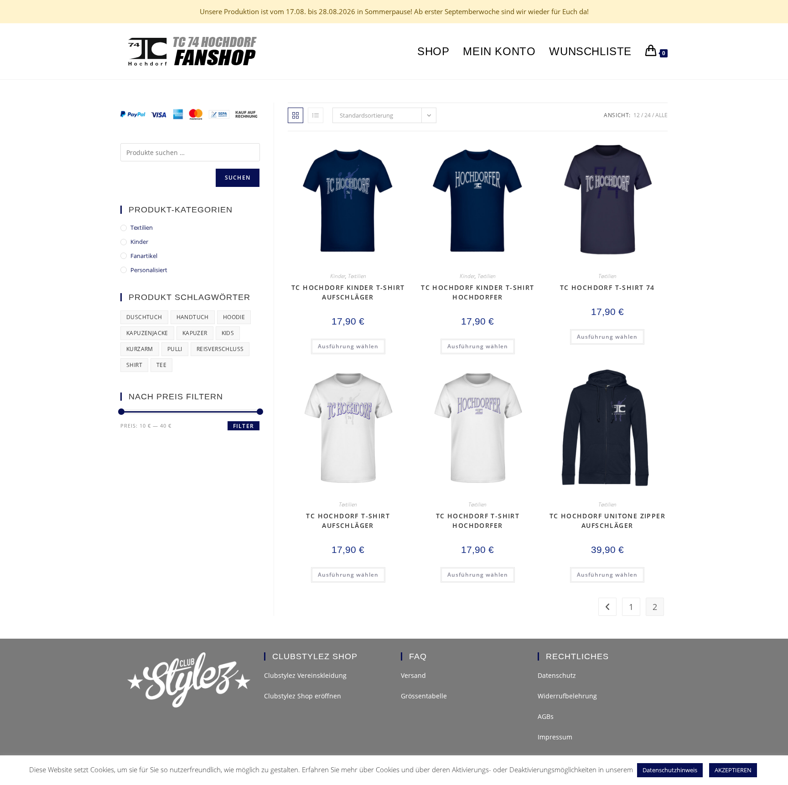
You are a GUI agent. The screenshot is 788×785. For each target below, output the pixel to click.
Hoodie (234, 317)
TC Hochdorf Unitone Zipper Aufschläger (607, 520)
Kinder (337, 276)
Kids (228, 333)
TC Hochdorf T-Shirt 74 (607, 287)
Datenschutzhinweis (670, 770)
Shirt (134, 365)
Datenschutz (557, 675)
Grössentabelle (424, 696)
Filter (243, 426)
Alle (661, 115)
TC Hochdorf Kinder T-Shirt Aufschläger (347, 292)
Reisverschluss (220, 349)
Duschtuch (144, 317)
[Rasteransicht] (295, 115)
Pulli (174, 349)
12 (636, 115)
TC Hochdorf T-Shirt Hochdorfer (478, 520)
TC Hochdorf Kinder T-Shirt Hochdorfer (477, 292)
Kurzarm (139, 349)
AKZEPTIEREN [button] (733, 770)
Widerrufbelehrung (567, 696)
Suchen (237, 177)
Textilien (357, 276)
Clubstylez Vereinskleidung (305, 675)
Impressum (555, 737)
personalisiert (148, 270)
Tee (161, 365)
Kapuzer (194, 333)
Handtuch (192, 317)
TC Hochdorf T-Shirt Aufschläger (348, 520)
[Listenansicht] (315, 115)
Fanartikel (143, 256)
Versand (413, 675)
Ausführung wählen (348, 346)
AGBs (546, 716)
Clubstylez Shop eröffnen (302, 696)
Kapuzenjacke (147, 333)
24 (647, 115)
